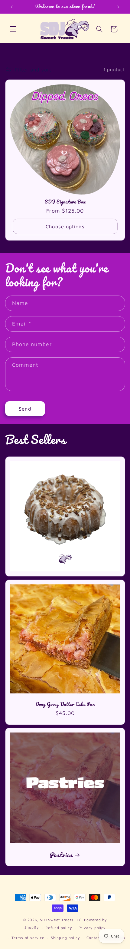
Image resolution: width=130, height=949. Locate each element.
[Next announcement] (118, 6)
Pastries (61, 854)
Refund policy (58, 927)
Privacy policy (92, 927)
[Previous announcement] (11, 6)
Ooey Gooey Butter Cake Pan (65, 703)
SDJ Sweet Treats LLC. (62, 920)
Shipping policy (65, 937)
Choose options (65, 226)
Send (25, 409)
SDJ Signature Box (65, 201)
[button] (13, 29)
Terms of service (27, 937)
